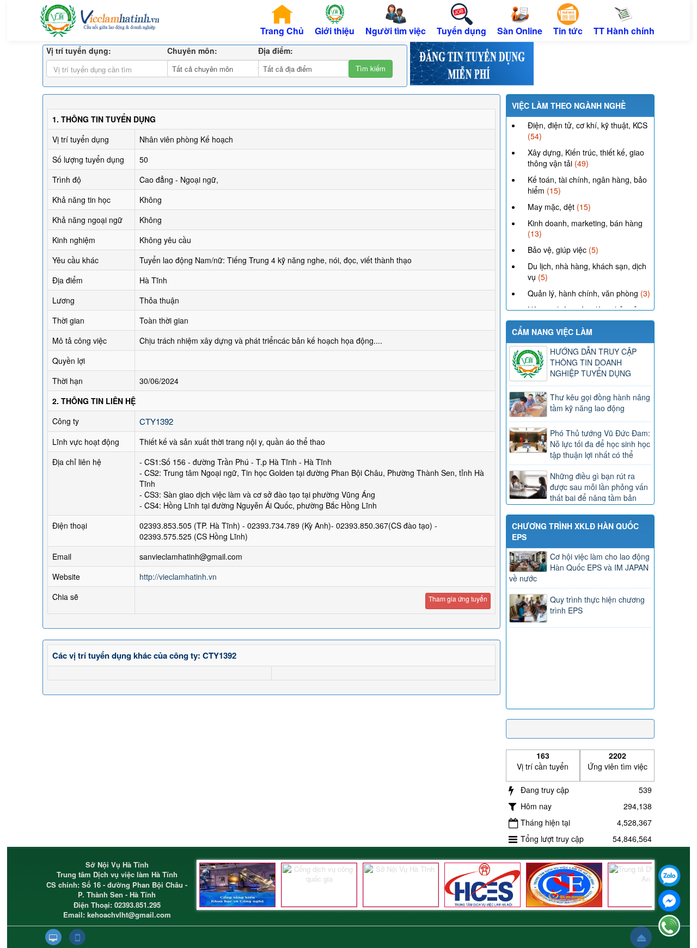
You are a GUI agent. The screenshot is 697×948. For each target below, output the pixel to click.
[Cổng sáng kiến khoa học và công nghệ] (237, 885)
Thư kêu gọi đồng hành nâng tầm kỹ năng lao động (600, 402)
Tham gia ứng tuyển (458, 598)
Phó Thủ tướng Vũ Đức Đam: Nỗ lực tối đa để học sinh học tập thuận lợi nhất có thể (600, 443)
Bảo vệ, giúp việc (557, 249)
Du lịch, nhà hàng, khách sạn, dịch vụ (587, 271)
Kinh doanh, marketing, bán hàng (585, 223)
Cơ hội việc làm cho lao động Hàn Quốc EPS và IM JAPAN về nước (579, 567)
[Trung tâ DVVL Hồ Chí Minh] (564, 885)
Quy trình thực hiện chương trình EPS (597, 605)
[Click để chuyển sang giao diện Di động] (77, 937)
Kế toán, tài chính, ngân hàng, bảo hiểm (587, 185)
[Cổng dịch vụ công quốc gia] (319, 885)
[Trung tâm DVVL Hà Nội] (482, 885)
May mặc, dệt (551, 206)
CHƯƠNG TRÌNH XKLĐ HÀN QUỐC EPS (575, 531)
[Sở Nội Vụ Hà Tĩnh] (400, 885)
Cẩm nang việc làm (552, 331)
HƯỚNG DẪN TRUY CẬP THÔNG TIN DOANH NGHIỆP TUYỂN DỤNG (593, 362)
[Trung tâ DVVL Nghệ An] (645, 885)
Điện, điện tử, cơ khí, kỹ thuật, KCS (587, 125)
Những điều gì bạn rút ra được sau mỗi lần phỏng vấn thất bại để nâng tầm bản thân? (578, 492)
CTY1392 (156, 421)
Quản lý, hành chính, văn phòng (583, 293)
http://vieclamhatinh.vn (178, 576)
